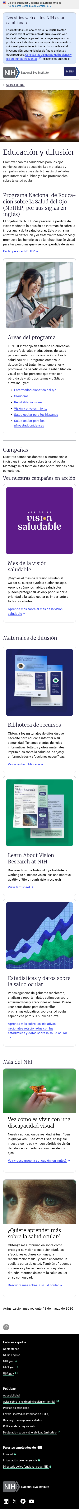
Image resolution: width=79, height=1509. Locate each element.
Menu (70, 71)
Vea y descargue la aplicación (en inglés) (37, 1160)
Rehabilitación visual (29, 402)
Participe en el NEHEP (19, 251)
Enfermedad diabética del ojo (35, 390)
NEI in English (11, 1355)
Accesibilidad (11, 1395)
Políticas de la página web (19, 1426)
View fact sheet (19, 887)
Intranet (8, 1454)
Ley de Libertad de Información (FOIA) (26, 1414)
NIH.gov (8, 1361)
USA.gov (8, 1373)
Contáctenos (11, 1348)
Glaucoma (21, 396)
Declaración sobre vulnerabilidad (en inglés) (30, 1432)
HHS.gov (8, 1367)
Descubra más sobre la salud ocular (33, 1285)
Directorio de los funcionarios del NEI (26, 1466)
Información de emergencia (20, 1460)
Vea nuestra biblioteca (24, 764)
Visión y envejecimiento (30, 408)
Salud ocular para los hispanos (36, 415)
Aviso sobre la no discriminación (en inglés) (29, 1401)
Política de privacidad (16, 1407)
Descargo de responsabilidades (22, 1420)
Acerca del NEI (15, 84)
